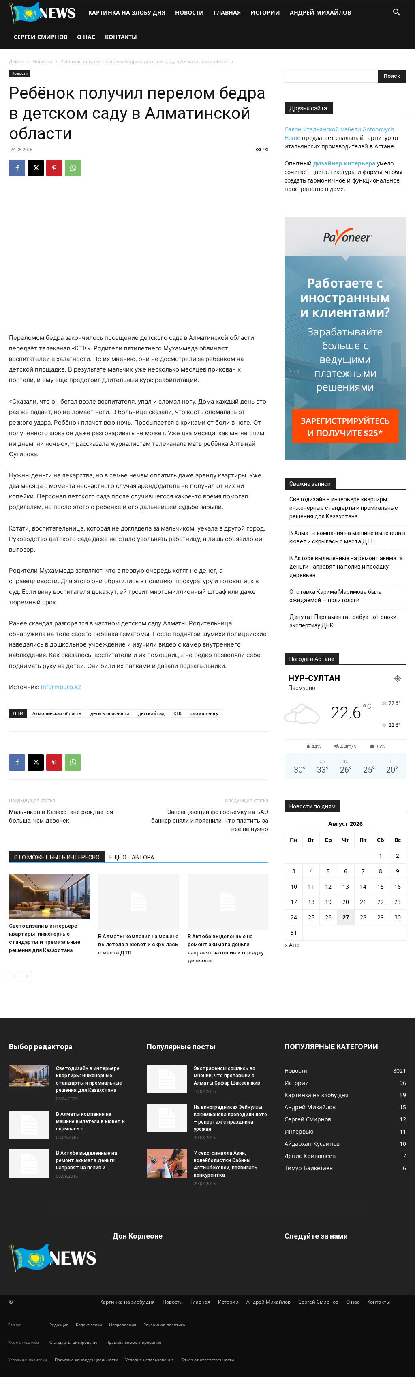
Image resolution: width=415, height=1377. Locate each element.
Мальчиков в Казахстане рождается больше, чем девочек (61, 816)
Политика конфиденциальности (86, 1359)
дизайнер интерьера (344, 163)
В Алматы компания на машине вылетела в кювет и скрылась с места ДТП (138, 944)
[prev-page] (14, 977)
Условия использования (149, 1359)
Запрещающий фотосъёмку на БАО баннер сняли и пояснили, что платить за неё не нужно (209, 820)
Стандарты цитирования (74, 1342)
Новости (189, 12)
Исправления (122, 1325)
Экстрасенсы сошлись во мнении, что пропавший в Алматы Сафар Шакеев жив (227, 1076)
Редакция (58, 1325)
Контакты (121, 37)
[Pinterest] (54, 168)
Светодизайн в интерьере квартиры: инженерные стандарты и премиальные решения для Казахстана (343, 508)
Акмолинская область (56, 713)
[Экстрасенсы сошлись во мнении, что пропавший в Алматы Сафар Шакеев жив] (167, 1079)
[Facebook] (17, 168)
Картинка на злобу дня (126, 12)
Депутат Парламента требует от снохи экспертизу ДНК (342, 621)
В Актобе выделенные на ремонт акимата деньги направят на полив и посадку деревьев (346, 566)
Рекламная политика (164, 1325)
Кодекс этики (89, 1325)
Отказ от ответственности (207, 1359)
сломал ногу (204, 713)
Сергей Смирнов (40, 37)
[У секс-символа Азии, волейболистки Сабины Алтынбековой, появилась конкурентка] (167, 1163)
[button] (396, 13)
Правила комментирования (133, 1342)
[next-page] (27, 977)
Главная (227, 12)
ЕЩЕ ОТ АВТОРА (131, 857)
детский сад (151, 713)
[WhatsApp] (73, 168)
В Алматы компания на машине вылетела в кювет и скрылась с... (90, 1121)
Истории (265, 12)
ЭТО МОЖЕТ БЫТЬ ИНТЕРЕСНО (57, 857)
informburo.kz (61, 687)
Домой (17, 61)
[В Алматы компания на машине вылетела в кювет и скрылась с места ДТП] (138, 902)
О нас (86, 37)
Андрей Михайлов (320, 12)
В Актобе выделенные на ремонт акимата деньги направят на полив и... (86, 1160)
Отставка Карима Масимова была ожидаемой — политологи (335, 596)
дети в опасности (109, 713)
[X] (36, 168)
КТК (177, 713)
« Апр (292, 945)
